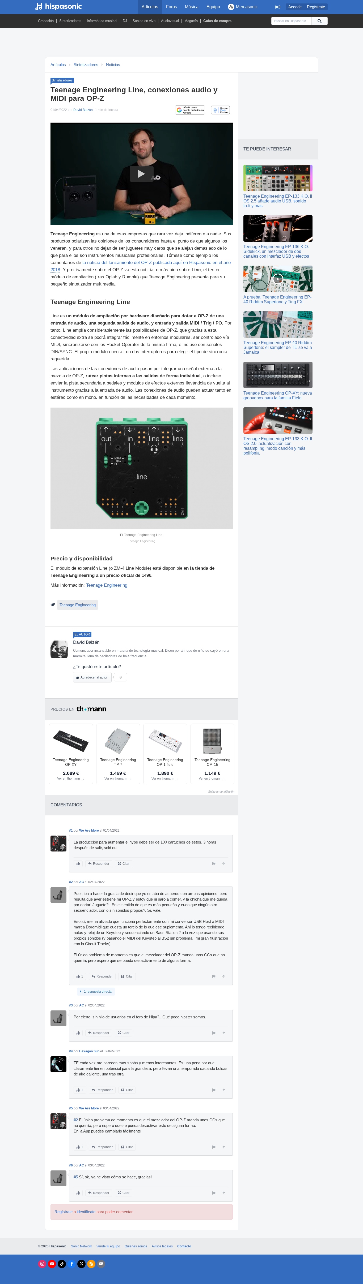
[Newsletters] (101, 1264)
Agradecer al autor (94, 677)
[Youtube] (52, 1264)
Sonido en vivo (144, 21)
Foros (171, 7)
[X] (81, 1264)
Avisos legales (162, 1246)
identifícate (86, 1212)
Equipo (213, 7)
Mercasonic (247, 7)
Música (192, 7)
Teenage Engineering (106, 585)
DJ (125, 21)
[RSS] (91, 1264)
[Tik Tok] (62, 1264)
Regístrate (316, 7)
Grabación (46, 21)
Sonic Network (81, 1246)
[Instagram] (42, 1264)
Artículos (150, 7)
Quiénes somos (136, 1246)
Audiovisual (170, 21)
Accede (295, 7)
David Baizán (83, 110)
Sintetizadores (70, 21)
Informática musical (102, 21)
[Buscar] (319, 21)
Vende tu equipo (108, 1246)
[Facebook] (71, 1264)
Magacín (191, 21)
